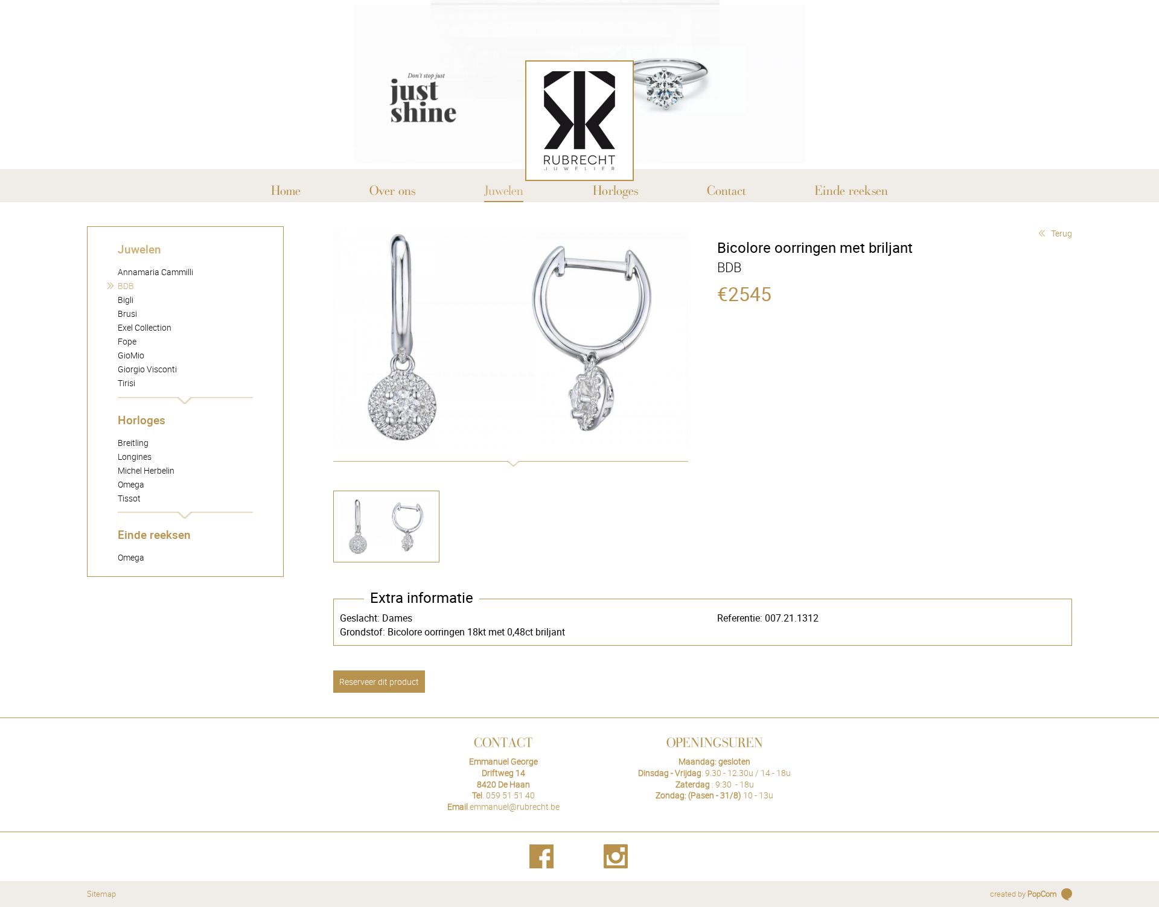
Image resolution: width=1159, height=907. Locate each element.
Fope (127, 341)
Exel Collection (144, 327)
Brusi (127, 313)
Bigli (125, 299)
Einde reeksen (154, 534)
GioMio (131, 355)
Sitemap (101, 893)
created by (1023, 893)
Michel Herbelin (146, 470)
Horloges (141, 419)
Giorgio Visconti (147, 369)
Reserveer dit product (379, 681)
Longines (135, 456)
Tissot (129, 498)
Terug (1061, 233)
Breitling (133, 442)
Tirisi (126, 383)
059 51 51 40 (510, 795)
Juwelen (139, 248)
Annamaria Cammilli (155, 272)
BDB (126, 285)
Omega (131, 484)
